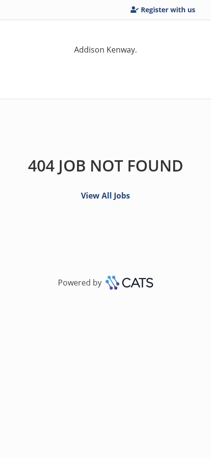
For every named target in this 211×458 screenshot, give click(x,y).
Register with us (168, 9)
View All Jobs (105, 195)
